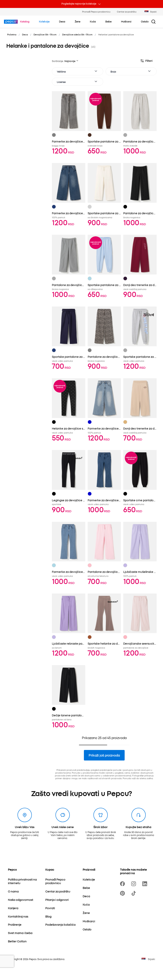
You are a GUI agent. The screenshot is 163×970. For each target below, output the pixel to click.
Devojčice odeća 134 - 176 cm (77, 34)
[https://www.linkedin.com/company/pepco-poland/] (145, 883)
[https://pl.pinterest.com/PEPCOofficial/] (123, 893)
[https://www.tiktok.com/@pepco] (134, 893)
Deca (25, 34)
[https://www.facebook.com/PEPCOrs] (123, 883)
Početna (11, 34)
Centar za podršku (127, 11)
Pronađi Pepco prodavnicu (96, 11)
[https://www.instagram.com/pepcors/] (134, 883)
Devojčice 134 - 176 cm (45, 34)
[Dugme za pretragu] (153, 21)
